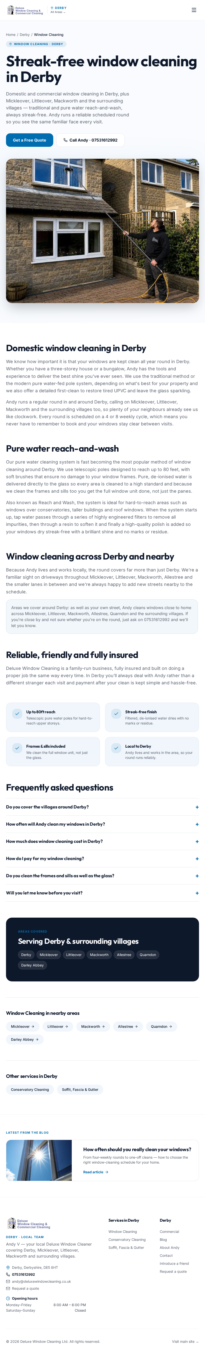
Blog (163, 1239)
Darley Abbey (22, 1039)
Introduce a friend (174, 1263)
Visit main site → (185, 1341)
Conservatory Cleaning (30, 1089)
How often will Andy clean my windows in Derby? (102, 824)
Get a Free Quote (29, 140)
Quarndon (159, 1026)
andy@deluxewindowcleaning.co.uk (41, 1281)
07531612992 (23, 1274)
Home (11, 34)
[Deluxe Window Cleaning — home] (25, 10)
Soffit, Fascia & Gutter (80, 1089)
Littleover (55, 1026)
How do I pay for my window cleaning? (102, 858)
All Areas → (58, 12)
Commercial (169, 1231)
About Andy (170, 1247)
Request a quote (25, 1288)
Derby (61, 8)
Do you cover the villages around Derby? (102, 806)
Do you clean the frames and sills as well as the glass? (102, 875)
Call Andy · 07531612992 (94, 140)
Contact (166, 1255)
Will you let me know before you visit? (102, 892)
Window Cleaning (122, 1231)
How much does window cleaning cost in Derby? (102, 841)
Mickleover (20, 1026)
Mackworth (90, 1026)
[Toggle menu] (194, 10)
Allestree (125, 1026)
